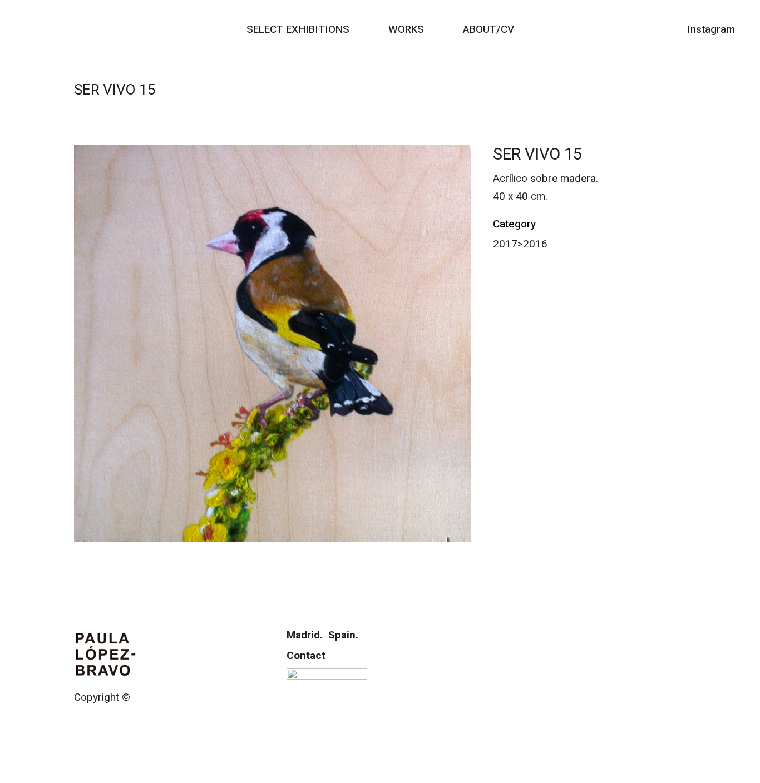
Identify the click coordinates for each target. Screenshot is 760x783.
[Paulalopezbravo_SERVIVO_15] (272, 343)
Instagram (711, 29)
